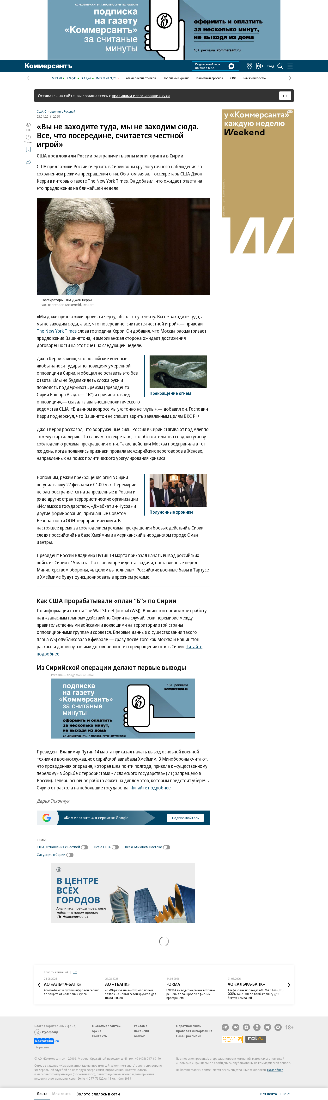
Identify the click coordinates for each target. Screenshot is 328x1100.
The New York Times (57, 331)
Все (75, 972)
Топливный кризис (176, 78)
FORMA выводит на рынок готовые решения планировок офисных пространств (190, 994)
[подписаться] (86, 847)
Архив (96, 1031)
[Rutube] (267, 1027)
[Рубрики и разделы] (290, 66)
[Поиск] (280, 66)
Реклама (140, 1026)
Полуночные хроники (171, 512)
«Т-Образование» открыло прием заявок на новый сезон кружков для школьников (130, 994)
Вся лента (268, 1093)
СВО (233, 78)
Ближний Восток (254, 78)
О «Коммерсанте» (106, 1026)
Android (140, 1036)
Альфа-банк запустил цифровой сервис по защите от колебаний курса (71, 992)
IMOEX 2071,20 (106, 78)
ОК (285, 95)
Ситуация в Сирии (51, 854)
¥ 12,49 (86, 78)
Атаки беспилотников (141, 78)
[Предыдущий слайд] (39, 985)
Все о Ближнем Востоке (143, 846)
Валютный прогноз (209, 78)
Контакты (100, 1036)
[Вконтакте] (235, 1027)
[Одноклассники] (257, 1027)
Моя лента (61, 1093)
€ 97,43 (72, 78)
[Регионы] (249, 66)
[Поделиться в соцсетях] (28, 162)
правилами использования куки (141, 95)
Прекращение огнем (170, 393)
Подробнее (275, 1070)
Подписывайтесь (185, 817)
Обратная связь (188, 1026)
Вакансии (141, 1031)
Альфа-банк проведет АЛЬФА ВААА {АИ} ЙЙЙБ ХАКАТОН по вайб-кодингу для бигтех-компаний (256, 994)
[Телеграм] (225, 1027)
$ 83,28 (57, 78)
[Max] (278, 1027)
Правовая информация (194, 1031)
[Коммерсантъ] (48, 66)
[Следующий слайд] (289, 985)
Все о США (102, 846)
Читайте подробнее (150, 788)
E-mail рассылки (188, 1036)
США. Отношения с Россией (56, 111)
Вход (270, 66)
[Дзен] (246, 1027)
